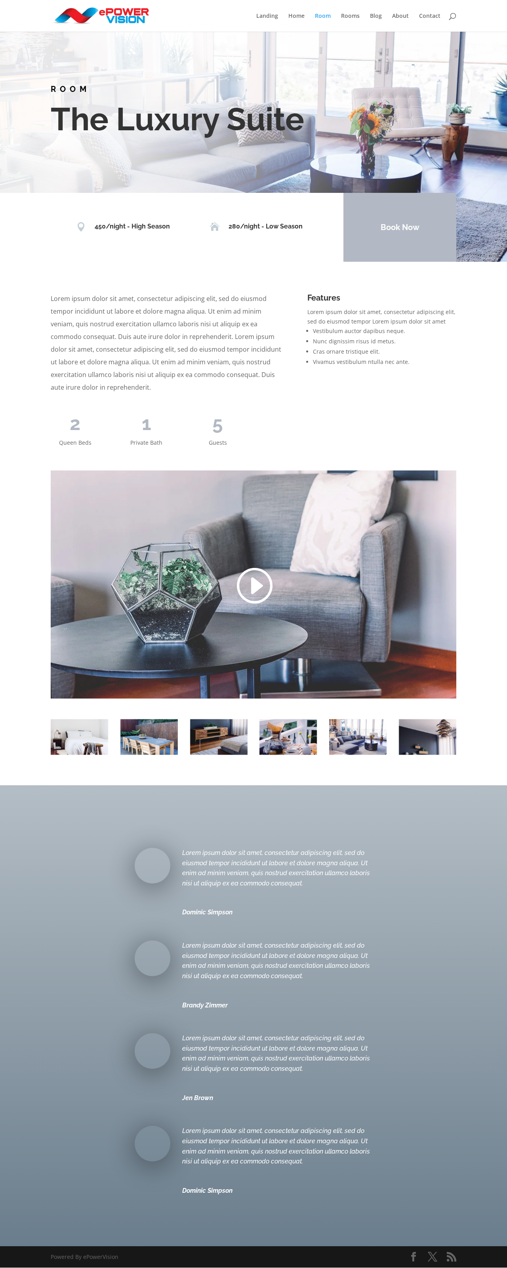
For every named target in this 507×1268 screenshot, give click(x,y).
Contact (429, 16)
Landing (267, 16)
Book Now (400, 227)
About (400, 16)
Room (323, 16)
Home (296, 16)
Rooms (350, 16)
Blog (376, 16)
